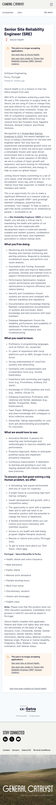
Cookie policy (34, 716)
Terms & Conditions (41, 750)
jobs (20, 12)
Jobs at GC (26, 750)
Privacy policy (21, 716)
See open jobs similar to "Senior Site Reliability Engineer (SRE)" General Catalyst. (27, 61)
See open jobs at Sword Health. (25, 54)
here (25, 548)
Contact (6, 750)
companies (7, 12)
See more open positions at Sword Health (28, 688)
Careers (15, 750)
